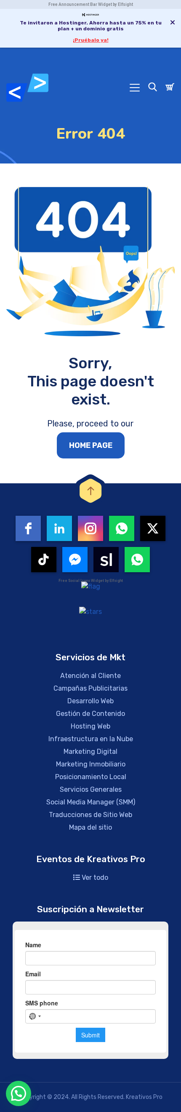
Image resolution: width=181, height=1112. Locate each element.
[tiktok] (43, 559)
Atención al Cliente (90, 676)
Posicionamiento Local (90, 777)
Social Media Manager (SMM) (90, 802)
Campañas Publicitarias (90, 688)
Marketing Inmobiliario (90, 764)
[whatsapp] (121, 528)
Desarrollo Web (90, 701)
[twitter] (152, 528)
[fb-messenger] (75, 559)
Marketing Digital (90, 752)
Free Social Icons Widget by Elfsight (91, 581)
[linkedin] (59, 528)
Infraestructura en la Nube (90, 739)
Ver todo (94, 878)
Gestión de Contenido (90, 714)
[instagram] (90, 528)
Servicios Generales (91, 789)
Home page (90, 445)
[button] (18, 1093)
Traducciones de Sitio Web (90, 815)
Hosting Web (90, 726)
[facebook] (28, 528)
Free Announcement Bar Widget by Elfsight (90, 4)
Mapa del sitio (90, 827)
